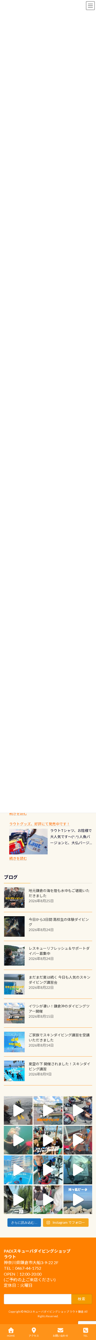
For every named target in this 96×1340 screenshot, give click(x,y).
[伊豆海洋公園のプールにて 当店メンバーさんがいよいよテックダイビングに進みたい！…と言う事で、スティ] (77, 1140)
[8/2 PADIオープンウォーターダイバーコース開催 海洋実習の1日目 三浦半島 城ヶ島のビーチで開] (48, 1140)
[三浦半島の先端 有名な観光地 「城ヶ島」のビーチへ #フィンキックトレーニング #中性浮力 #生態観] (77, 1199)
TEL (85, 1335)
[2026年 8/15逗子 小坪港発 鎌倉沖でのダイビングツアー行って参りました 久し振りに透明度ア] (48, 1110)
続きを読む (18, 813)
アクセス (34, 1335)
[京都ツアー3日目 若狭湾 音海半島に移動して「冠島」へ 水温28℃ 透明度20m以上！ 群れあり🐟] (77, 1169)
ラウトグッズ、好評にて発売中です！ (39, 824)
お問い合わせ (60, 1335)
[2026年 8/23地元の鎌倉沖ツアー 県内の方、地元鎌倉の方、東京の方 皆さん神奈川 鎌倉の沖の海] (18, 1110)
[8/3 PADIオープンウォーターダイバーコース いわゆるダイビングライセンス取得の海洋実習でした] (77, 1110)
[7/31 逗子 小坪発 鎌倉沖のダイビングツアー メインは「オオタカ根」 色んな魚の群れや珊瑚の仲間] (18, 1140)
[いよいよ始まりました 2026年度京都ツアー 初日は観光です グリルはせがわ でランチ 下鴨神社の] (48, 1199)
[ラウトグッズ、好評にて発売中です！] (28, 841)
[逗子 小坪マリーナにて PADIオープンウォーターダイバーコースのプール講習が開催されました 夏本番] (18, 1169)
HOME (11, 1335)
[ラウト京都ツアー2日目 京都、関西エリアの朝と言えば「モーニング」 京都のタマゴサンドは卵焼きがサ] (18, 1199)
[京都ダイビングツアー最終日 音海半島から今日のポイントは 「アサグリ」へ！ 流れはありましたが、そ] (48, 1169)
